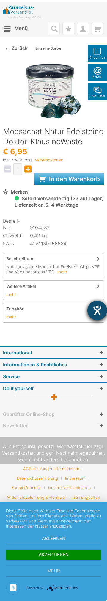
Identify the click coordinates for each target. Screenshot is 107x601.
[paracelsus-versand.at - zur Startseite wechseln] (23, 12)
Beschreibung (20, 258)
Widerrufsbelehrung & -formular (36, 497)
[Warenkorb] (97, 28)
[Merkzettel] (68, 28)
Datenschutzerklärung (37, 478)
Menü (21, 28)
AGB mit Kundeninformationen (51, 468)
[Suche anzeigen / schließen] (54, 28)
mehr (62, 271)
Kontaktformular (26, 487)
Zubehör (15, 308)
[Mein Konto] (83, 28)
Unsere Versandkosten (69, 487)
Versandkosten (49, 159)
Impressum (75, 478)
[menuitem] (15, 28)
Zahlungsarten (86, 497)
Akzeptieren (54, 554)
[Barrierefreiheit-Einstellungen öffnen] (97, 310)
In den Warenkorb (74, 179)
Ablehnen (53, 538)
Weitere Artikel (21, 286)
